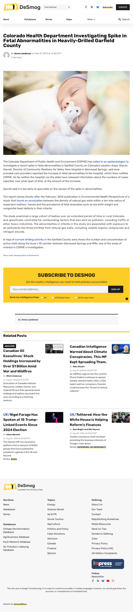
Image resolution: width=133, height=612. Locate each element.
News (6, 504)
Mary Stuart (79, 366)
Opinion (51, 553)
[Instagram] (113, 581)
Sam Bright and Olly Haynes (86, 429)
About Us (97, 504)
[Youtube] (108, 581)
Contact (96, 514)
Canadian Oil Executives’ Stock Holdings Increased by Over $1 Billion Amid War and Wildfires (22, 361)
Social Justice (55, 519)
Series (6, 514)
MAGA (14, 459)
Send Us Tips (99, 528)
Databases (9, 509)
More (90, 19)
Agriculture (53, 524)
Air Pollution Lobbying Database (16, 548)
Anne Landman (22, 53)
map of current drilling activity (25, 239)
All (45, 298)
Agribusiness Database (16, 537)
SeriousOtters (20, 604)
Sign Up (115, 289)
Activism (52, 538)
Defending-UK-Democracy (91, 447)
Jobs (94, 538)
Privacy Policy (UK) (102, 548)
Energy (51, 504)
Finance (51, 548)
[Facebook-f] (85, 7)
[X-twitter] (91, 7)
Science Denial (55, 509)
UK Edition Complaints (104, 553)
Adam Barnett (13, 434)
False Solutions (56, 533)
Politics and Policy (57, 528)
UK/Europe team (86, 298)
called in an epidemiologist (109, 161)
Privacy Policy (100, 543)
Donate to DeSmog (102, 533)
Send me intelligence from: (24, 297)
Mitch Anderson (14, 376)
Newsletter (98, 576)
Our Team (97, 509)
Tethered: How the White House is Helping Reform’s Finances (89, 419)
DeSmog (30, 7)
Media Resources (101, 524)
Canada (51, 543)
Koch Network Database (16, 541)
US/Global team (62, 298)
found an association (30, 200)
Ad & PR (52, 514)
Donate (123, 7)
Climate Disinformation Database (16, 530)
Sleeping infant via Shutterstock (26, 255)
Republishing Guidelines (105, 519)
